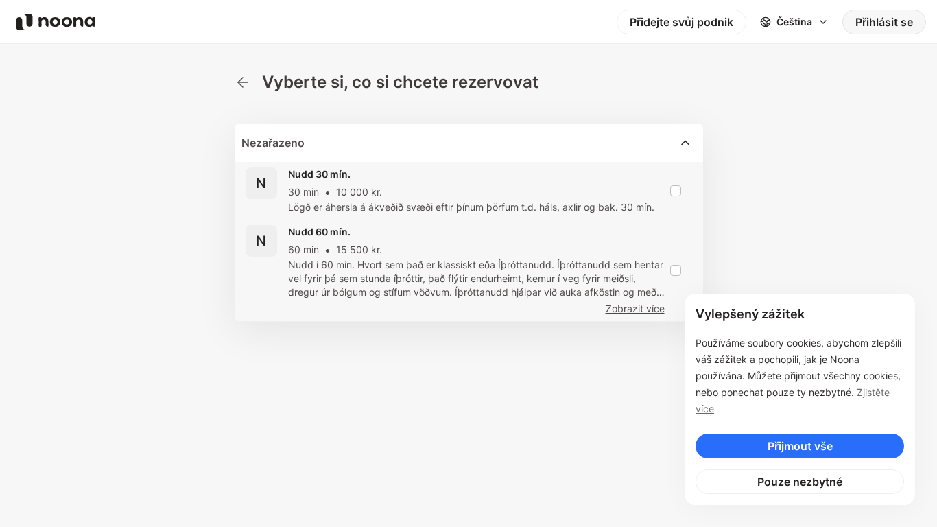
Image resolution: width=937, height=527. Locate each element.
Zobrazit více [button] (635, 308)
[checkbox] (675, 190)
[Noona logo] (55, 22)
